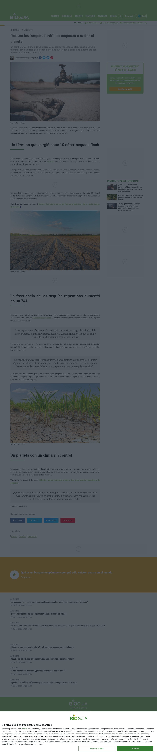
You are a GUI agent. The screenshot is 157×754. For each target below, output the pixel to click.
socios (24, 728)
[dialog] (78, 733)
